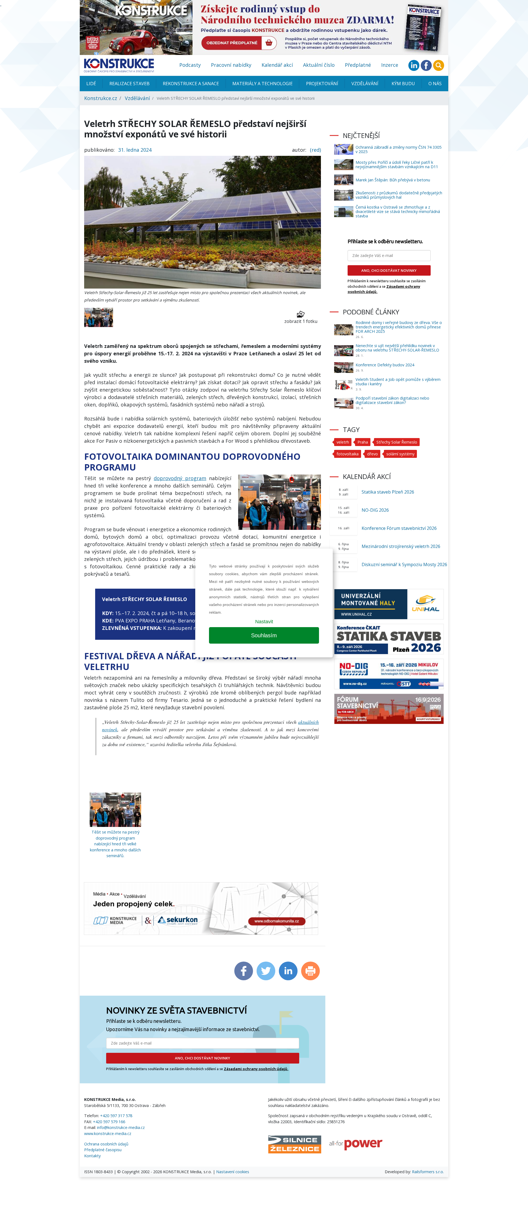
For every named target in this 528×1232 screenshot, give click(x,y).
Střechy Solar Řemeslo (396, 442)
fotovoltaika (348, 453)
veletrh (343, 442)
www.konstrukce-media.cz (107, 1133)
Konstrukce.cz (100, 98)
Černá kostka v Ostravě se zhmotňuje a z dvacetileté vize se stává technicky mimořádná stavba (398, 211)
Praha (363, 442)
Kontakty (92, 1155)
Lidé (91, 84)
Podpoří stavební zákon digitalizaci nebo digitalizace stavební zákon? (392, 400)
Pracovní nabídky (231, 65)
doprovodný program (180, 478)
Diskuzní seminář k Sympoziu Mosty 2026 (404, 564)
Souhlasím (264, 635)
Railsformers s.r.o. (428, 1171)
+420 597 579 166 (109, 1121)
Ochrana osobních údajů (106, 1144)
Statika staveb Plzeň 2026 (388, 492)
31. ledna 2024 (135, 149)
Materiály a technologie (262, 84)
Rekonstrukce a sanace (191, 84)
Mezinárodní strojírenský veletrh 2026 (401, 546)
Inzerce (389, 65)
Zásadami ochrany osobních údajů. (256, 1068)
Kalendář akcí (277, 65)
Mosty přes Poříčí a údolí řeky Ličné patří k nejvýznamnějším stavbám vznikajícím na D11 (397, 164)
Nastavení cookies (232, 1171)
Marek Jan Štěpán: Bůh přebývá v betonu (393, 179)
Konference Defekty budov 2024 (385, 364)
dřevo (372, 453)
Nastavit (264, 621)
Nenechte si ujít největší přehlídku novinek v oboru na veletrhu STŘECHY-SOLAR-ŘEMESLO (397, 348)
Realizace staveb (129, 84)
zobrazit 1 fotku (300, 321)
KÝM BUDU (403, 84)
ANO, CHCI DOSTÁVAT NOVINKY (202, 1058)
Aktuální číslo (319, 65)
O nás (435, 84)
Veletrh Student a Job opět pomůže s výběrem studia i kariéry (398, 381)
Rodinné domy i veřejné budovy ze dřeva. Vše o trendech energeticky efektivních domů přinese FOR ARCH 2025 (399, 327)
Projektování (322, 84)
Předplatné (358, 65)
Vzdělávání (364, 84)
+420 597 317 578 (116, 1115)
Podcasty (190, 65)
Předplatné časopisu (103, 1149)
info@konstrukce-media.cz (121, 1127)
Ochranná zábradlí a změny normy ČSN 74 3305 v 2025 (398, 149)
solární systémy (400, 453)
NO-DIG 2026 (375, 510)
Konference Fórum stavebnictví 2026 (399, 528)
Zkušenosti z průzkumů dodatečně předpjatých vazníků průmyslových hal (399, 195)
